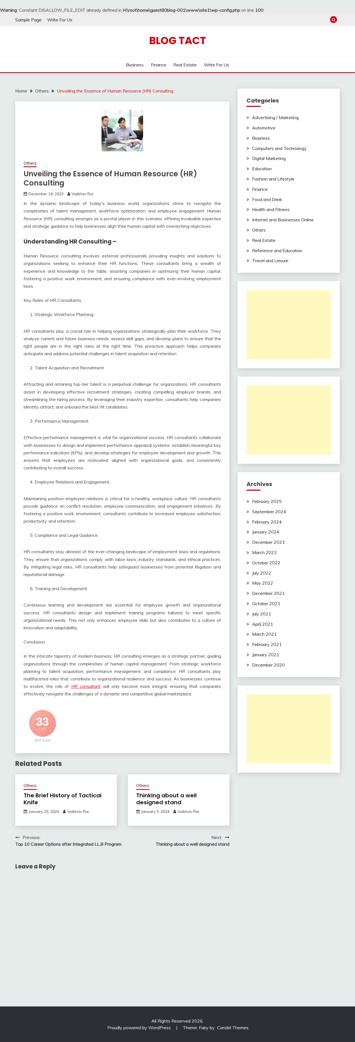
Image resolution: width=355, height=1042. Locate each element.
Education (262, 168)
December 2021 (268, 593)
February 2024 (267, 522)
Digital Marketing (269, 158)
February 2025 (267, 501)
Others (30, 163)
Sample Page (28, 19)
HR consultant (86, 686)
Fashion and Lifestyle (273, 179)
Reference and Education (277, 250)
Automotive (263, 128)
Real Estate (185, 64)
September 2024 (269, 511)
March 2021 (264, 634)
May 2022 (262, 583)
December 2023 (268, 542)
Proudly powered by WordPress (139, 1027)
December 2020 (268, 665)
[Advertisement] (289, 324)
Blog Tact (177, 40)
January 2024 (265, 532)
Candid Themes (232, 1027)
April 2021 (262, 624)
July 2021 (261, 614)
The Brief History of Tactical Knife (63, 798)
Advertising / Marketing (275, 117)
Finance (158, 64)
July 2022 (261, 573)
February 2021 (267, 644)
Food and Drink (267, 199)
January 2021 (265, 654)
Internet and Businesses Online (283, 219)
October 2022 (266, 562)
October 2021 (266, 603)
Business (135, 64)
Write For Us (59, 19)
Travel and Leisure (270, 260)
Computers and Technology (279, 148)
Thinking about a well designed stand (166, 798)
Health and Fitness (271, 209)
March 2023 (264, 552)
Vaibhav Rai (82, 193)
